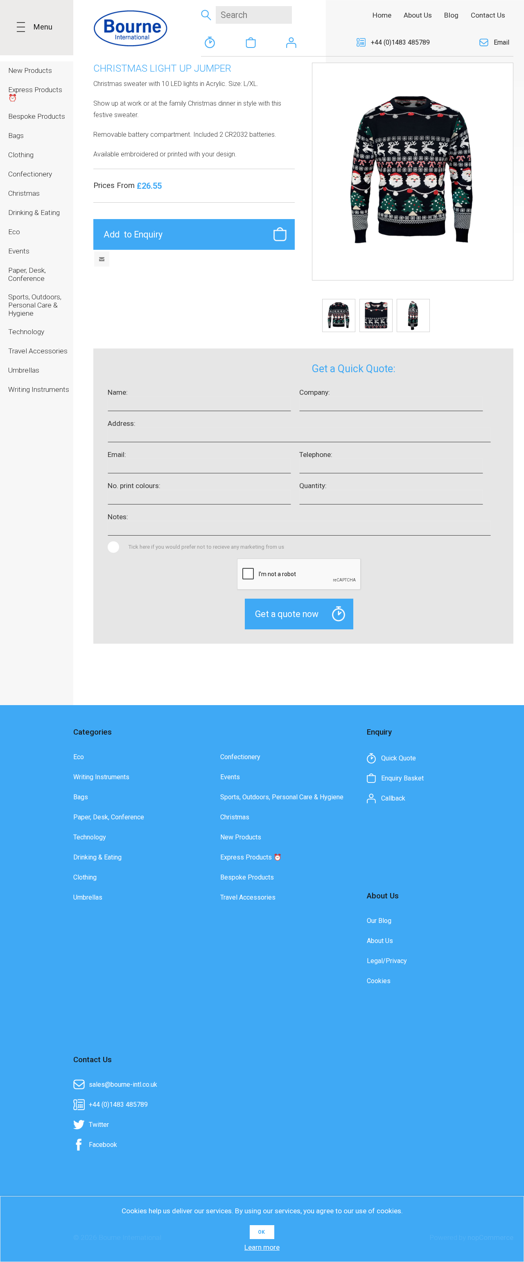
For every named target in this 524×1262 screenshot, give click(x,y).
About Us (380, 941)
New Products (240, 837)
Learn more (262, 1247)
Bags (80, 797)
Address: (122, 423)
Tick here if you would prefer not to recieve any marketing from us (206, 547)
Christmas (234, 817)
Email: (117, 454)
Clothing (85, 877)
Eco (78, 757)
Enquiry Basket (250, 42)
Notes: (118, 517)
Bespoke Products (247, 877)
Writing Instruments (101, 777)
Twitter (99, 1125)
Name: (118, 392)
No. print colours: (134, 486)
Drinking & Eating (97, 857)
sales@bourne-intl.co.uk (123, 1084)
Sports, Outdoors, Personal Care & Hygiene (281, 797)
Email (501, 42)
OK (261, 1232)
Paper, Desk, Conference (108, 817)
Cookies (379, 981)
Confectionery (240, 757)
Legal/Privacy (387, 961)
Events (230, 777)
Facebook (103, 1145)
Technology (89, 837)
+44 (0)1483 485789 (400, 42)
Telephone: (315, 454)
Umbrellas (87, 897)
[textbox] (254, 15)
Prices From (115, 185)
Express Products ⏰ (251, 857)
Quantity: (313, 486)
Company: (314, 392)
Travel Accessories (248, 897)
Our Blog (379, 921)
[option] (338, 315)
